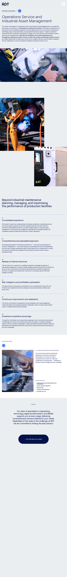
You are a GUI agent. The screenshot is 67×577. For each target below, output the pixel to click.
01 (3, 345)
